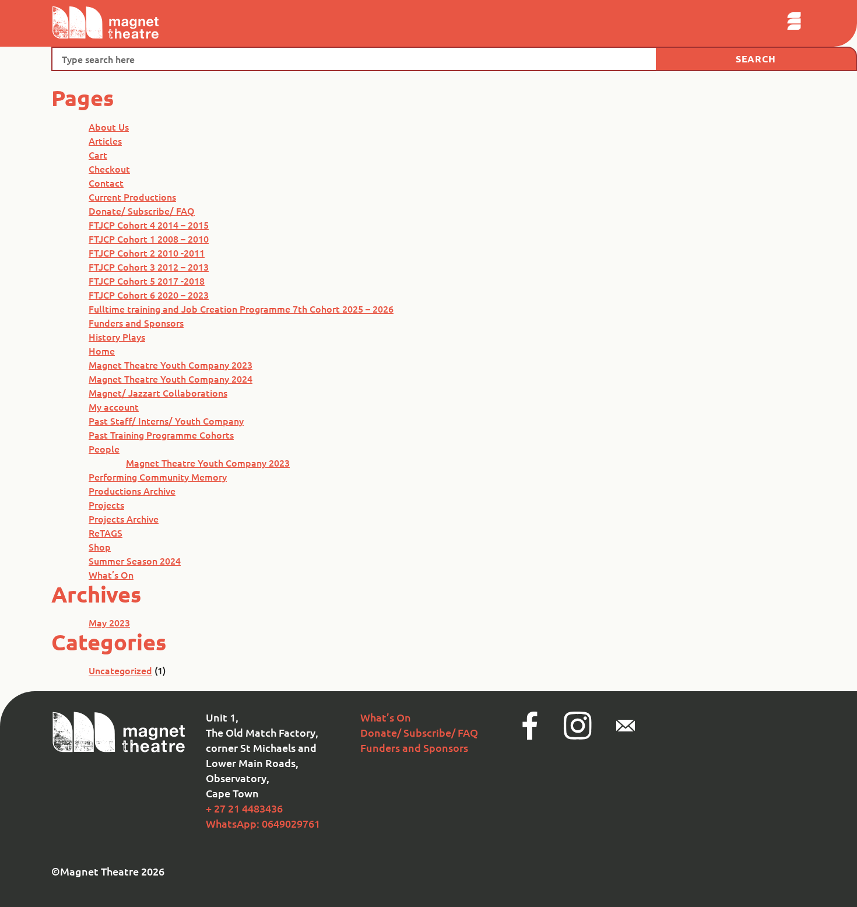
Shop (100, 546)
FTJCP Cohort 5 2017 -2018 (147, 280)
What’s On (111, 574)
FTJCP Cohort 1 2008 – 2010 (149, 238)
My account (114, 406)
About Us (109, 126)
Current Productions (132, 196)
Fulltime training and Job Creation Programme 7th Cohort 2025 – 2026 (241, 308)
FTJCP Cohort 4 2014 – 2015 (149, 224)
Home (102, 350)
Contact (106, 182)
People (104, 448)
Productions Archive (132, 490)
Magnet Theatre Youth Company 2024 (170, 378)
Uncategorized (120, 670)
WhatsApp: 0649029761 (263, 823)
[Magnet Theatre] (119, 750)
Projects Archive (124, 518)
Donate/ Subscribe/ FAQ (142, 210)
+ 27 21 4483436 (244, 808)
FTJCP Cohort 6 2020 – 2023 (149, 294)
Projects (106, 504)
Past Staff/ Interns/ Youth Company (166, 420)
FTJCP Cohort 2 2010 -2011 (147, 252)
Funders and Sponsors (136, 322)
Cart (98, 154)
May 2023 (109, 622)
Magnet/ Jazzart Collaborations (158, 392)
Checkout (109, 168)
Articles (105, 140)
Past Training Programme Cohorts (161, 434)
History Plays (117, 336)
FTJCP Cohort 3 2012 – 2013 (149, 266)
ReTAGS (105, 532)
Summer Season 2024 (135, 560)
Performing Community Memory (158, 476)
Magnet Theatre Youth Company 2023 (170, 364)
